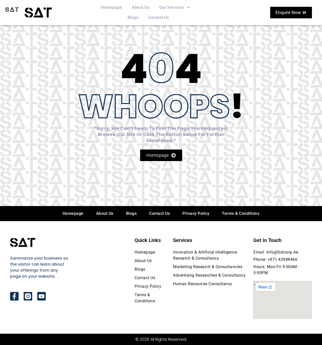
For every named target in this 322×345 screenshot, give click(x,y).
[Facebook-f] (14, 296)
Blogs (133, 17)
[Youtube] (41, 296)
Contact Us (158, 17)
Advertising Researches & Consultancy (209, 275)
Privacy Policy (195, 213)
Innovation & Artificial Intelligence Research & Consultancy (205, 255)
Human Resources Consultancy (202, 283)
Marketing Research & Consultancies (207, 266)
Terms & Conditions (240, 213)
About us (140, 7)
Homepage (111, 7)
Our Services (171, 7)
